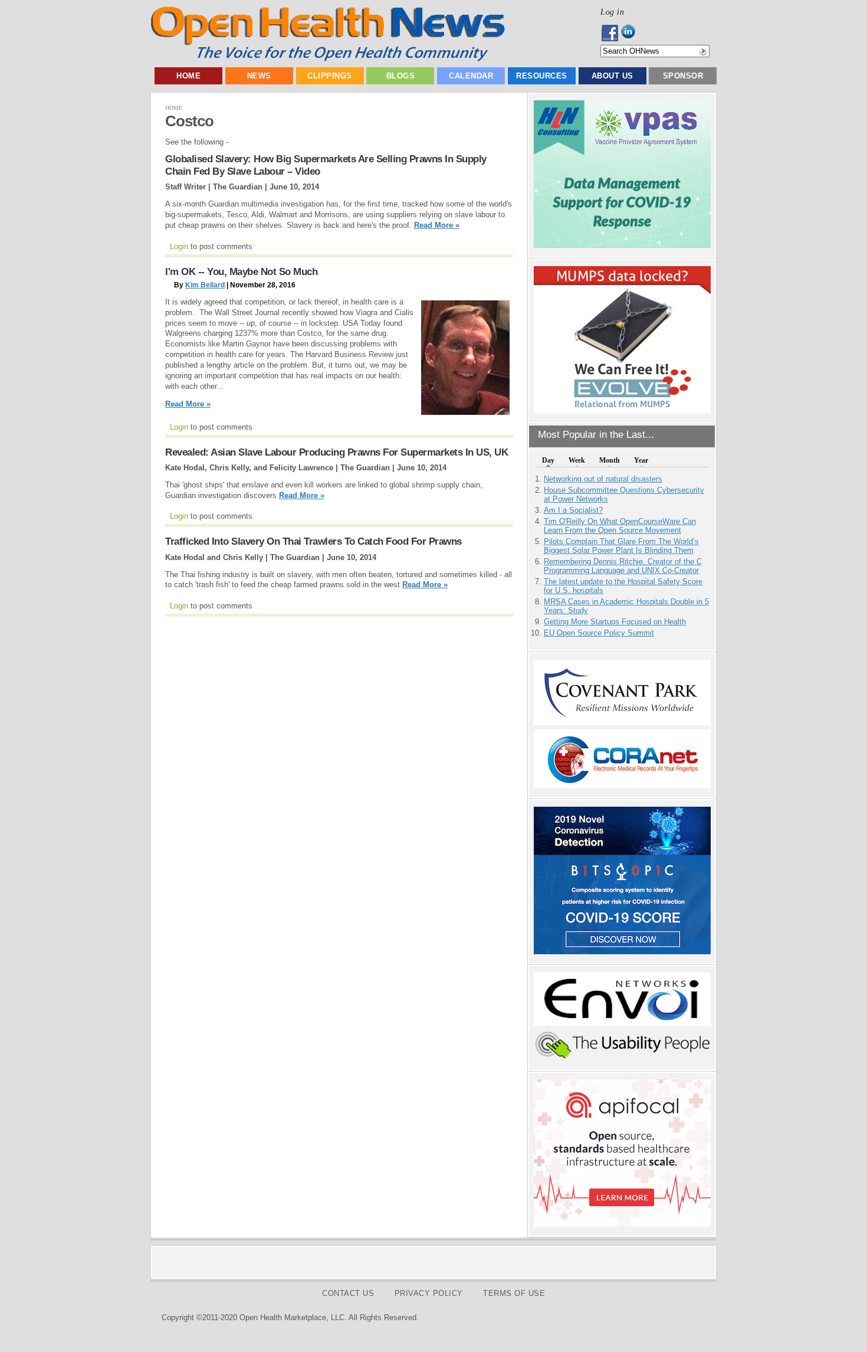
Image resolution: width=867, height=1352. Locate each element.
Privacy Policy (429, 1293)
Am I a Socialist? (573, 510)
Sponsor (683, 75)
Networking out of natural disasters (603, 478)
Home (188, 75)
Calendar (471, 75)
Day (548, 460)
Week (577, 460)
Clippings (329, 75)
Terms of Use (514, 1293)
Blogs (400, 75)
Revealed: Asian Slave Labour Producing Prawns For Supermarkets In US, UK (336, 452)
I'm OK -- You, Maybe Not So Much (241, 271)
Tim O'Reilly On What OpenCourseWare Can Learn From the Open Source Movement (620, 526)
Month (609, 460)
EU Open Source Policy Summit (599, 632)
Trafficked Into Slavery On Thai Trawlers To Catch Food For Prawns (313, 541)
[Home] (327, 58)
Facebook (610, 33)
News (259, 75)
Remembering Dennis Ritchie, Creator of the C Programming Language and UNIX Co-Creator (623, 566)
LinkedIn (631, 33)
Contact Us (348, 1293)
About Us (612, 75)
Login (179, 246)
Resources (541, 75)
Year (641, 460)
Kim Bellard (205, 285)
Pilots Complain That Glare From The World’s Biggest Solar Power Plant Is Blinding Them (621, 546)
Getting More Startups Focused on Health (615, 621)
